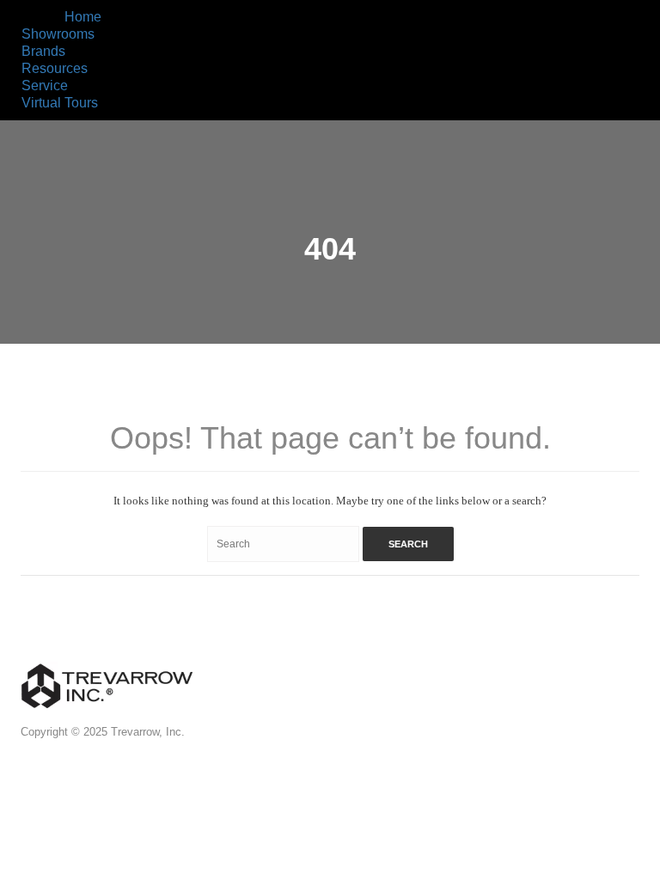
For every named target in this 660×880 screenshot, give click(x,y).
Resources (54, 68)
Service (44, 85)
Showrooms (58, 34)
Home (82, 16)
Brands (43, 51)
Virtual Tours (59, 102)
